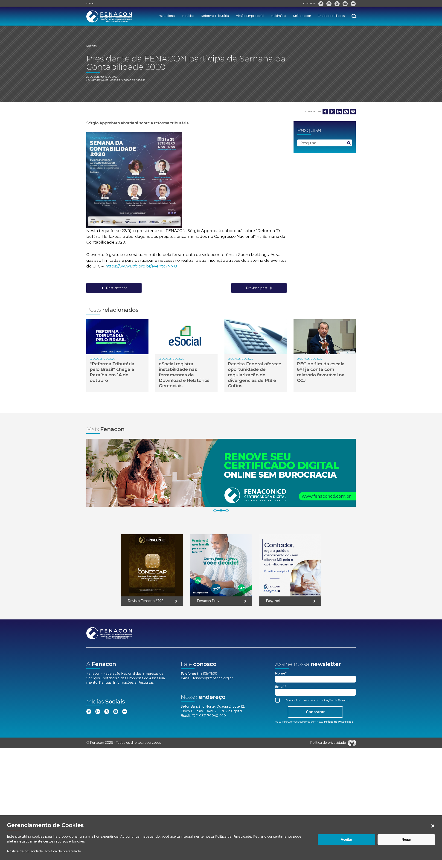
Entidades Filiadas (331, 15)
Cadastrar (315, 712)
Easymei (273, 601)
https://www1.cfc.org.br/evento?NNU (141, 266)
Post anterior (116, 288)
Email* (280, 687)
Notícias (188, 15)
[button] (432, 826)
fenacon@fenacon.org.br (213, 678)
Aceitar (346, 839)
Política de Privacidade (233, 836)
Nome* (281, 673)
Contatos (309, 3)
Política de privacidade (25, 851)
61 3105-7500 (207, 673)
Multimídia (278, 15)
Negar (406, 839)
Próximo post (257, 288)
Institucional (166, 15)
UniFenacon (302, 15)
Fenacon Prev (208, 601)
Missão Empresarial (250, 15)
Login (89, 3)
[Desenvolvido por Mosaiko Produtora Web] (352, 743)
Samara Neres (99, 79)
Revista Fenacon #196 (145, 601)
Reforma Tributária (215, 15)
